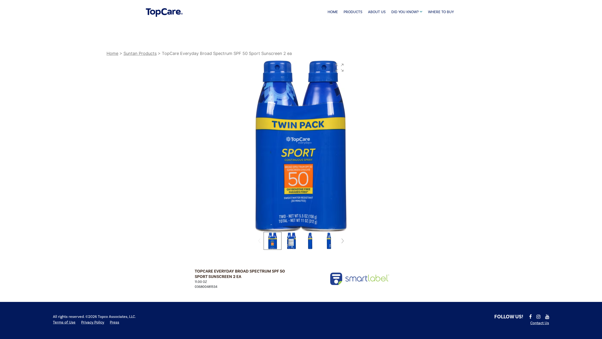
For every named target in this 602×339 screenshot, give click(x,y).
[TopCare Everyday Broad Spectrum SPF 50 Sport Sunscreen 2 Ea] (360, 279)
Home (333, 12)
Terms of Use (64, 322)
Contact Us (539, 323)
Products (353, 12)
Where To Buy (441, 12)
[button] (340, 68)
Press (114, 322)
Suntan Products (140, 53)
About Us (377, 12)
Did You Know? (405, 12)
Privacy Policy (92, 322)
